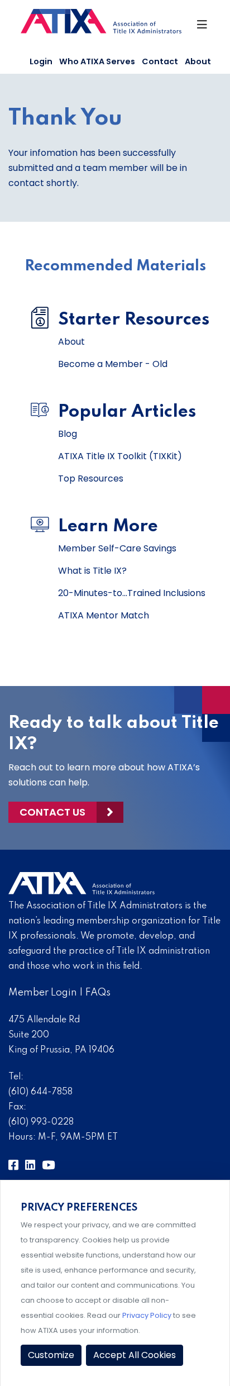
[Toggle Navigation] (203, 27)
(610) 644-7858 (40, 1092)
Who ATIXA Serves (97, 61)
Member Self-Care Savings (117, 548)
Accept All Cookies (134, 1355)
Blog (67, 433)
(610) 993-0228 (41, 1122)
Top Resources (90, 478)
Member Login (42, 993)
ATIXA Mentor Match (103, 615)
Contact (160, 61)
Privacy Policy (146, 1315)
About (198, 61)
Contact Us (52, 812)
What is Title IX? (92, 570)
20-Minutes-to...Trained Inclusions (131, 593)
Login (41, 61)
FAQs (98, 993)
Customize (51, 1355)
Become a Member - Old (112, 364)
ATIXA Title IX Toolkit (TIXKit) (120, 456)
